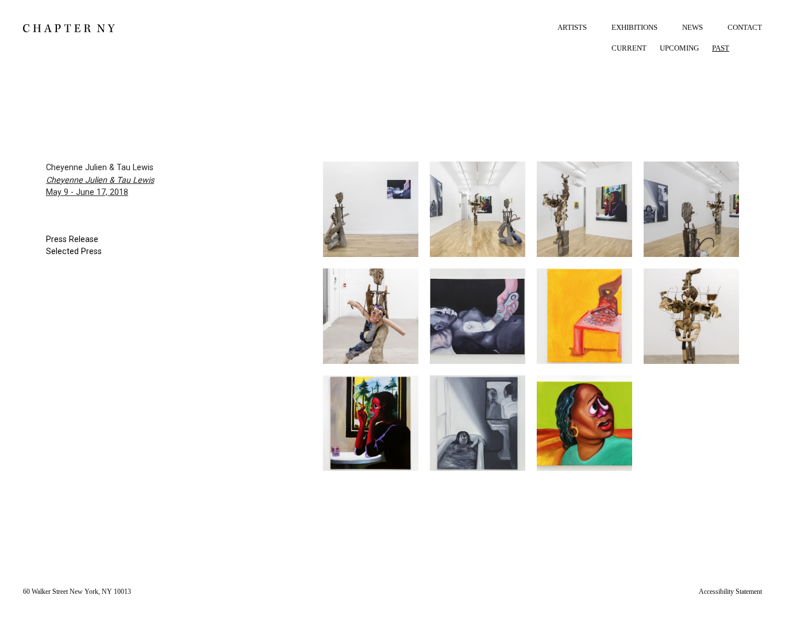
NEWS (692, 27)
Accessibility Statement (730, 591)
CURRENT (629, 48)
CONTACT (745, 27)
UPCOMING (679, 48)
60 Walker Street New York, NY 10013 (77, 591)
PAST (720, 48)
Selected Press (74, 251)
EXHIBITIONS (634, 27)
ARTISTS (572, 27)
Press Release (72, 239)
